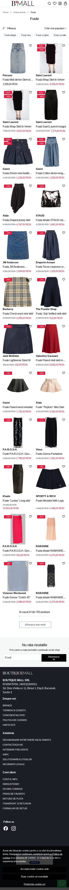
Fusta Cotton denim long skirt (49, 174)
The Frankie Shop (46, 309)
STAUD (40, 215)
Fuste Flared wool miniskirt (17, 407)
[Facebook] (6, 828)
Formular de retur (15, 808)
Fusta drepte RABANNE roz (49, 551)
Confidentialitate (14, 715)
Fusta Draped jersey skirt (16, 220)
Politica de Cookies (15, 720)
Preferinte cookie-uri (34, 884)
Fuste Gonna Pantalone (49, 453)
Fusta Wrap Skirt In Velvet (50, 79)
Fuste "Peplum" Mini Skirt (50, 407)
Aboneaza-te (54, 658)
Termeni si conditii (14, 710)
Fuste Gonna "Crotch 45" (16, 597)
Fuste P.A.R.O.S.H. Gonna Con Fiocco (17, 551)
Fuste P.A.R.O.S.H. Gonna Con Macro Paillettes (17, 454)
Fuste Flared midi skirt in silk (49, 361)
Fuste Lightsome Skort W (17, 360)
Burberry (8, 309)
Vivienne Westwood (14, 593)
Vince (39, 449)
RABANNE (42, 546)
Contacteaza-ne (13, 744)
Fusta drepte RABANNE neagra (49, 598)
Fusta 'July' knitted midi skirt (51, 313)
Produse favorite (14, 793)
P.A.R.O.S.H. (10, 449)
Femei (5, 12)
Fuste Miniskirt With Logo (50, 500)
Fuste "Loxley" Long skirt (16, 500)
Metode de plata (13, 798)
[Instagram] (14, 828)
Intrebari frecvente (15, 749)
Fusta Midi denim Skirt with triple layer (17, 80)
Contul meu (10, 779)
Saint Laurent (44, 75)
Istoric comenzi (13, 789)
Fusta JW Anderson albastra (14, 267)
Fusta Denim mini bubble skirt (17, 174)
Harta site (9, 725)
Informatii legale (14, 764)
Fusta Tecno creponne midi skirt (51, 267)
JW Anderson (10, 262)
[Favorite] (54, 3)
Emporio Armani (45, 262)
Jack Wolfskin (11, 355)
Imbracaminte (19, 12)
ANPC (6, 754)
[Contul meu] (60, 3)
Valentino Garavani (47, 355)
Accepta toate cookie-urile (34, 869)
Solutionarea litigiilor (17, 759)
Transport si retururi (17, 803)
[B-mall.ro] (24, 3)
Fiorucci (7, 75)
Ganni (6, 168)
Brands (7, 705)
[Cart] (65, 3)
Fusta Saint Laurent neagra (51, 126)
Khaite (6, 496)
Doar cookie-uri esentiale (34, 876)
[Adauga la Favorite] (30, 45)
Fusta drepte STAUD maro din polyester (50, 221)
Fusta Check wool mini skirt (18, 313)
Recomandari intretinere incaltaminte (27, 740)
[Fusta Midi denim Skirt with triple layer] (18, 58)
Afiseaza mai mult (35, 624)
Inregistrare (11, 784)
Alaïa (6, 215)
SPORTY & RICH (46, 496)
